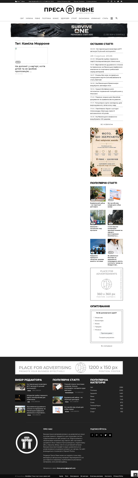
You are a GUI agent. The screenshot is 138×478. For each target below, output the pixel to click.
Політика (46, 18)
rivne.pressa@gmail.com (66, 468)
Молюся (98, 330)
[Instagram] (111, 1)
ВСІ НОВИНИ (106, 124)
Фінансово (99, 318)
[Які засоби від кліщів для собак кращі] (115, 193)
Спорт (74, 18)
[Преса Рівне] (69, 9)
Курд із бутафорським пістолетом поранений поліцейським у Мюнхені (106, 91)
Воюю (97, 324)
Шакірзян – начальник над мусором (96, 228)
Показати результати (106, 337)
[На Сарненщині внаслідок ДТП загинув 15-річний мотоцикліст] (20, 386)
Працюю (98, 327)
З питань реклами (91, 1)
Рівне (37, 18)
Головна (18, 40)
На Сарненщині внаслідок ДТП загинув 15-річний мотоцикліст (37, 386)
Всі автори (84, 476)
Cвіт (22, 18)
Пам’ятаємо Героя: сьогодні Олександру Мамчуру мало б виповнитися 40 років (104, 111)
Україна (29, 18)
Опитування (74, 476)
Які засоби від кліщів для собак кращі (114, 205)
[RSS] (114, 1)
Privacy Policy (118, 476)
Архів (61, 476)
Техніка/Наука (95, 405)
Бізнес (56, 18)
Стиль (105, 18)
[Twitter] (118, 1)
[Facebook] (108, 1)
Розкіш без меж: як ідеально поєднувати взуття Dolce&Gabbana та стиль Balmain (105, 77)
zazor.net (46, 476)
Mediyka (28, 476)
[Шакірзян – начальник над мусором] (98, 217)
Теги (23, 40)
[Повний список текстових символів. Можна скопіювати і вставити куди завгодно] (58, 386)
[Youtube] (121, 1)
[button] (111, 18)
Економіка (84, 18)
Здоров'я (65, 18)
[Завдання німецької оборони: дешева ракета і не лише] (98, 246)
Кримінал (95, 18)
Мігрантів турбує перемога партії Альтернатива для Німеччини (37, 397)
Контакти (108, 476)
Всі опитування (106, 346)
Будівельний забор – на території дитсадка (97, 205)
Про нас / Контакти (79, 1)
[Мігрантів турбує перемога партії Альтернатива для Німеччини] (20, 398)
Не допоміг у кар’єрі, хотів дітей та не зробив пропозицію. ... (30, 69)
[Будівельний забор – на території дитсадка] (98, 193)
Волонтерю (99, 321)
